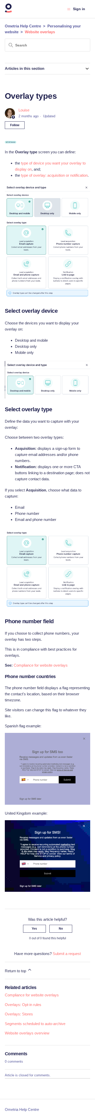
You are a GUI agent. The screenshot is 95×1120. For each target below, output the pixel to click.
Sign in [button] (79, 9)
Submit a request (67, 953)
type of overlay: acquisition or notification (54, 175)
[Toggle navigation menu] (68, 9)
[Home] (8, 11)
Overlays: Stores (19, 1014)
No (61, 928)
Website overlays (40, 32)
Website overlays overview (27, 1033)
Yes (34, 928)
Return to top (16, 971)
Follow (14, 125)
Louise (23, 110)
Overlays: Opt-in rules (23, 1004)
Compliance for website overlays (41, 665)
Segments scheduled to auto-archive (35, 1024)
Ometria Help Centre (23, 26)
